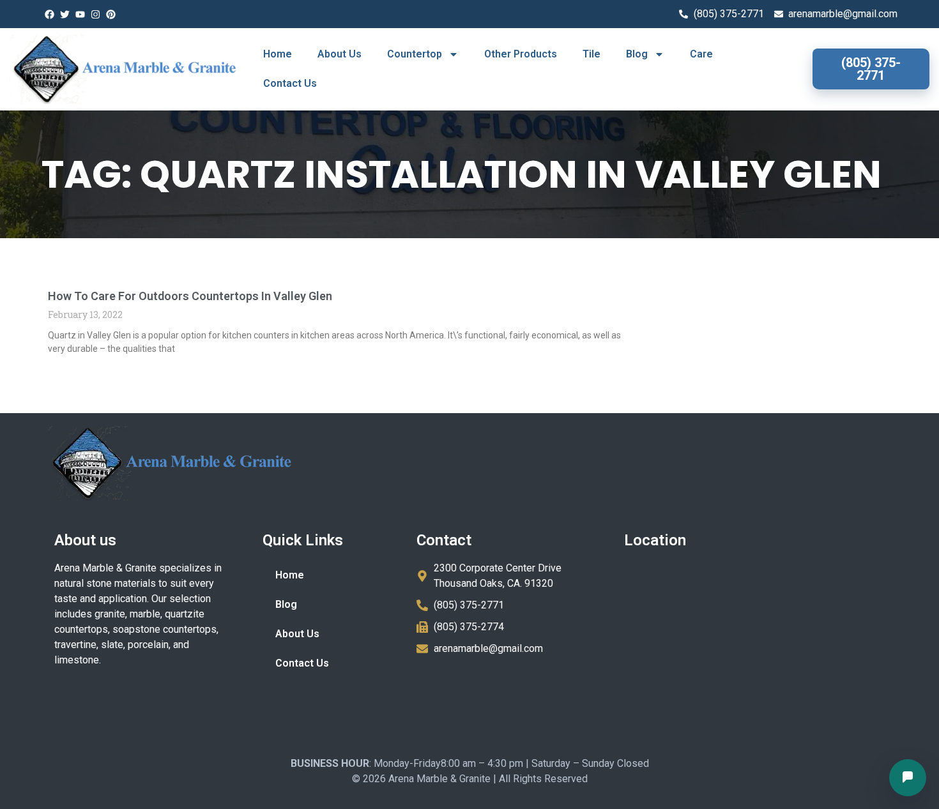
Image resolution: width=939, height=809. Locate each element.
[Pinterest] (110, 14)
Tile (591, 54)
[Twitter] (64, 14)
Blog (637, 54)
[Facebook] (49, 14)
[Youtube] (80, 14)
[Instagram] (95, 14)
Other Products (520, 54)
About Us (339, 54)
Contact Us (290, 83)
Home (277, 54)
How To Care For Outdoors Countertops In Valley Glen (190, 296)
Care (701, 54)
